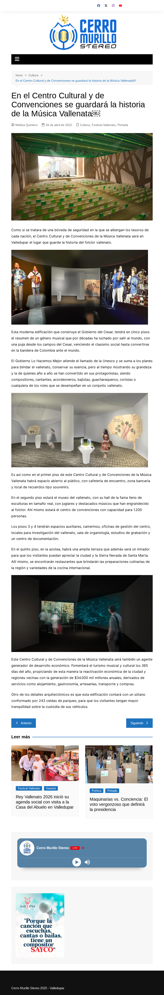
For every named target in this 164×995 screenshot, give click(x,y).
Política (96, 790)
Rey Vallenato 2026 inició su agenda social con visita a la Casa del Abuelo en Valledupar (45, 801)
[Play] (76, 862)
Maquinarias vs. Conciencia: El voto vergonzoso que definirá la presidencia (119, 804)
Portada (122, 125)
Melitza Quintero (26, 125)
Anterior (26, 723)
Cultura (85, 125)
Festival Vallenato (104, 125)
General (51, 788)
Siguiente (136, 723)
